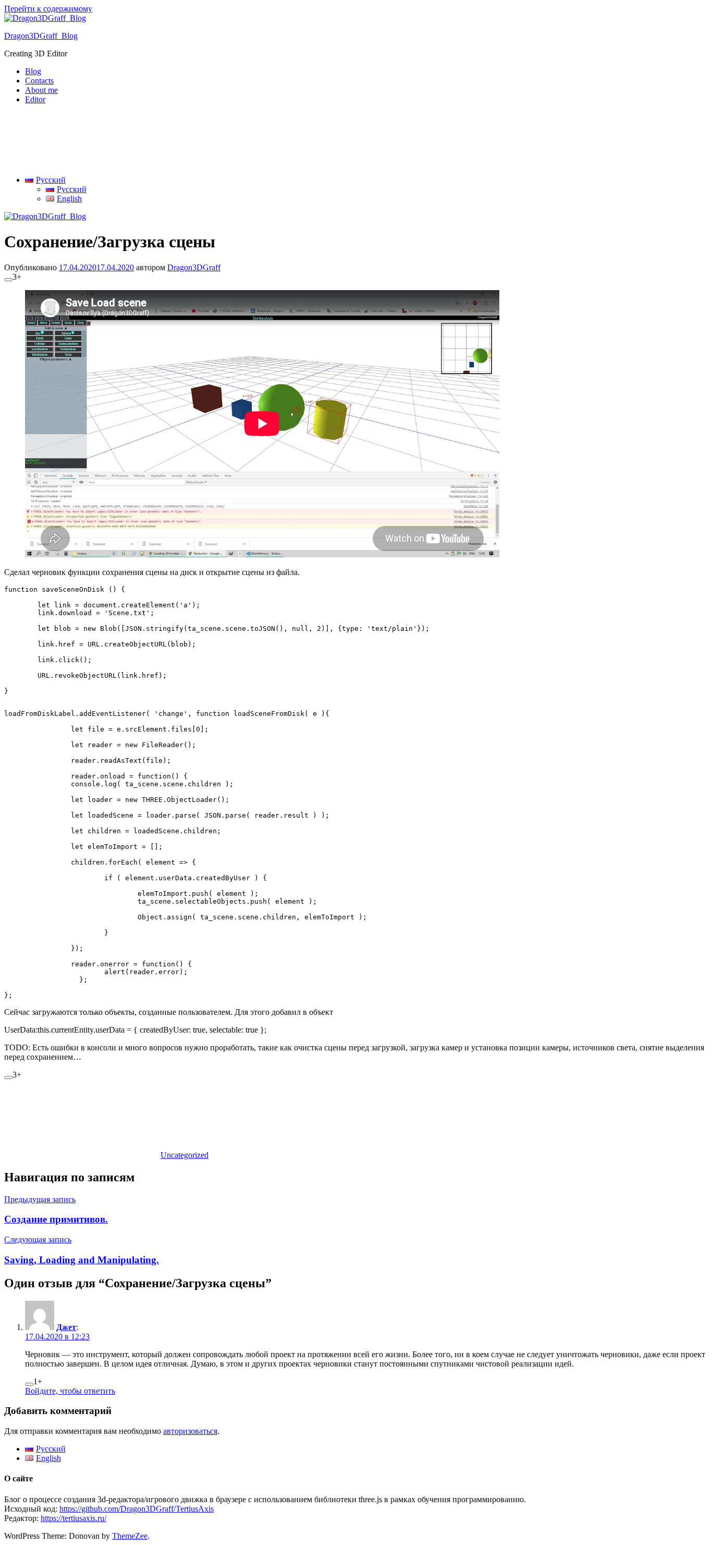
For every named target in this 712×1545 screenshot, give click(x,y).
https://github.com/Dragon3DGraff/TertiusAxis (136, 1508)
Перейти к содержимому (48, 8)
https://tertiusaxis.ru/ (73, 1518)
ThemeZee (130, 1535)
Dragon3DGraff (193, 267)
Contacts (39, 80)
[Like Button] (8, 279)
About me (41, 90)
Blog (33, 71)
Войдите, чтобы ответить (70, 1390)
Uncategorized (184, 1155)
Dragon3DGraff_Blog (41, 35)
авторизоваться (190, 1431)
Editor (35, 99)
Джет (66, 1327)
